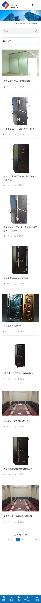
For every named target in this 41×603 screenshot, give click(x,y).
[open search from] (32, 5)
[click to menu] (37, 5)
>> (36, 540)
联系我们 (27, 600)
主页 (4, 600)
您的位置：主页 (24, 24)
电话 (11, 600)
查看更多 (21, 87)
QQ (19, 600)
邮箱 (37, 600)
